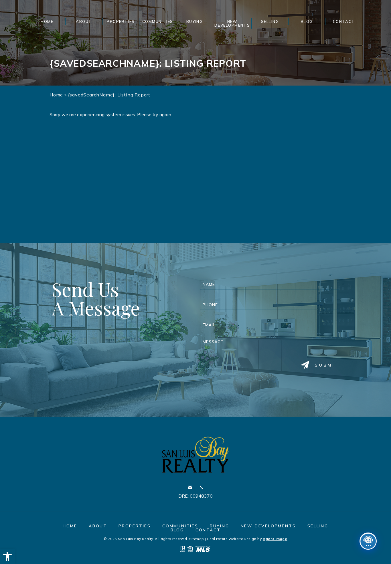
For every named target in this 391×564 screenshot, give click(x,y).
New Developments (232, 23)
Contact (344, 21)
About (84, 21)
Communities (157, 21)
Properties (121, 21)
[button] (7, 556)
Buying (194, 21)
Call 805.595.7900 (201, 487)
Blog (307, 21)
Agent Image (275, 539)
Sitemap (196, 539)
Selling (270, 21)
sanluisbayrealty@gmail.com (190, 487)
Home (47, 21)
